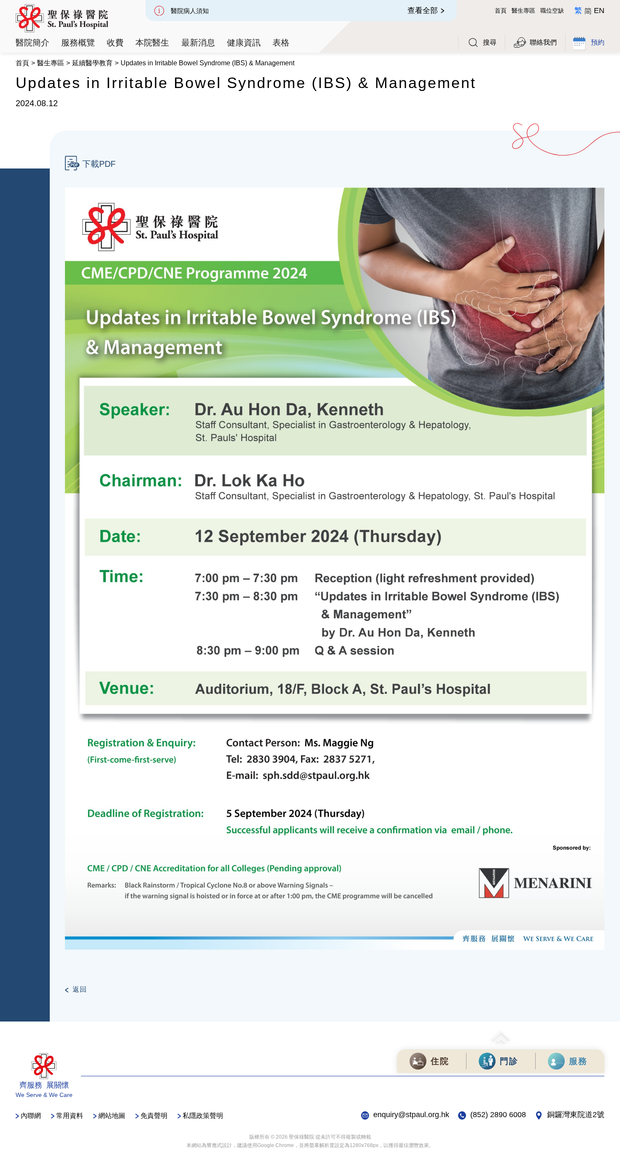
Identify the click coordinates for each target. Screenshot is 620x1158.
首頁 (501, 10)
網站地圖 (111, 1115)
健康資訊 (244, 42)
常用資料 (69, 1115)
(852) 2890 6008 (498, 1114)
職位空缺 (552, 10)
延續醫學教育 (92, 63)
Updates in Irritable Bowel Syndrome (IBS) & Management (207, 63)
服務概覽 (78, 42)
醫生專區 (523, 10)
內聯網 (31, 1115)
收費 (115, 42)
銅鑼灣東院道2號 (575, 1114)
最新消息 (198, 42)
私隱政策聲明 (203, 1115)
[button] (32, 42)
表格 (280, 42)
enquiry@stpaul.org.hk (411, 1114)
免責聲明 (153, 1115)
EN (599, 10)
